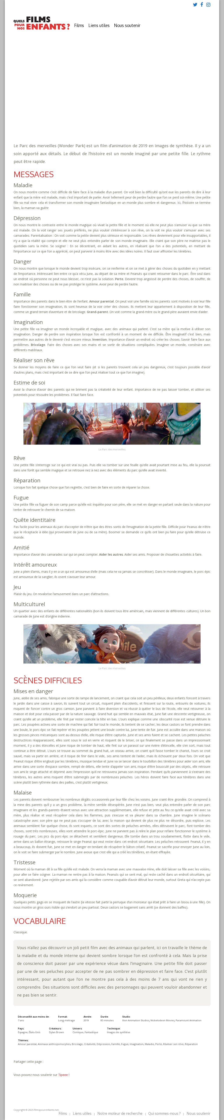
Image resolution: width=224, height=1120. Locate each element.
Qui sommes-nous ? (164, 1113)
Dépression (69, 114)
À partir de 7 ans (75, 88)
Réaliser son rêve (174, 114)
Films (79, 25)
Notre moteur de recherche (119, 1113)
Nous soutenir (127, 25)
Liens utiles (99, 25)
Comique (82, 123)
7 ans (110, 101)
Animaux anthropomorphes (128, 109)
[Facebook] (201, 4)
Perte (152, 114)
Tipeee (63, 1075)
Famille (87, 114)
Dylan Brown (56, 1032)
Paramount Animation (188, 1020)
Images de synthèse (118, 1032)
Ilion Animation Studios (135, 1020)
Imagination (119, 114)
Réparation (70, 118)
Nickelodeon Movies (162, 1020)
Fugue (101, 114)
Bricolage (162, 109)
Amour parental (88, 109)
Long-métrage (66, 1020)
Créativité (181, 109)
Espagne (23, 1032)
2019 (75, 96)
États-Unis (34, 1032)
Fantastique (102, 123)
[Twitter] (195, 4)
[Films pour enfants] (42, 28)
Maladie (138, 114)
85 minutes (81, 105)
